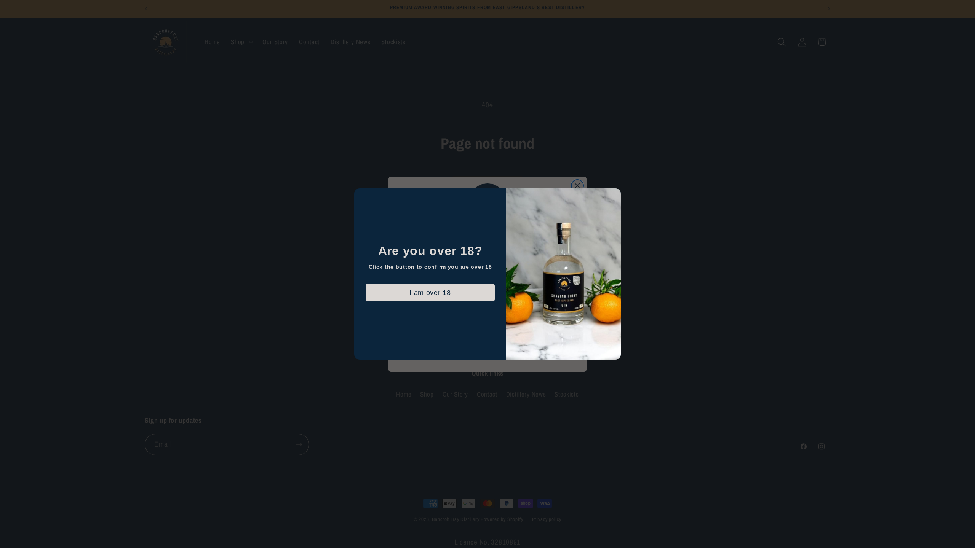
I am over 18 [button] (430, 292)
